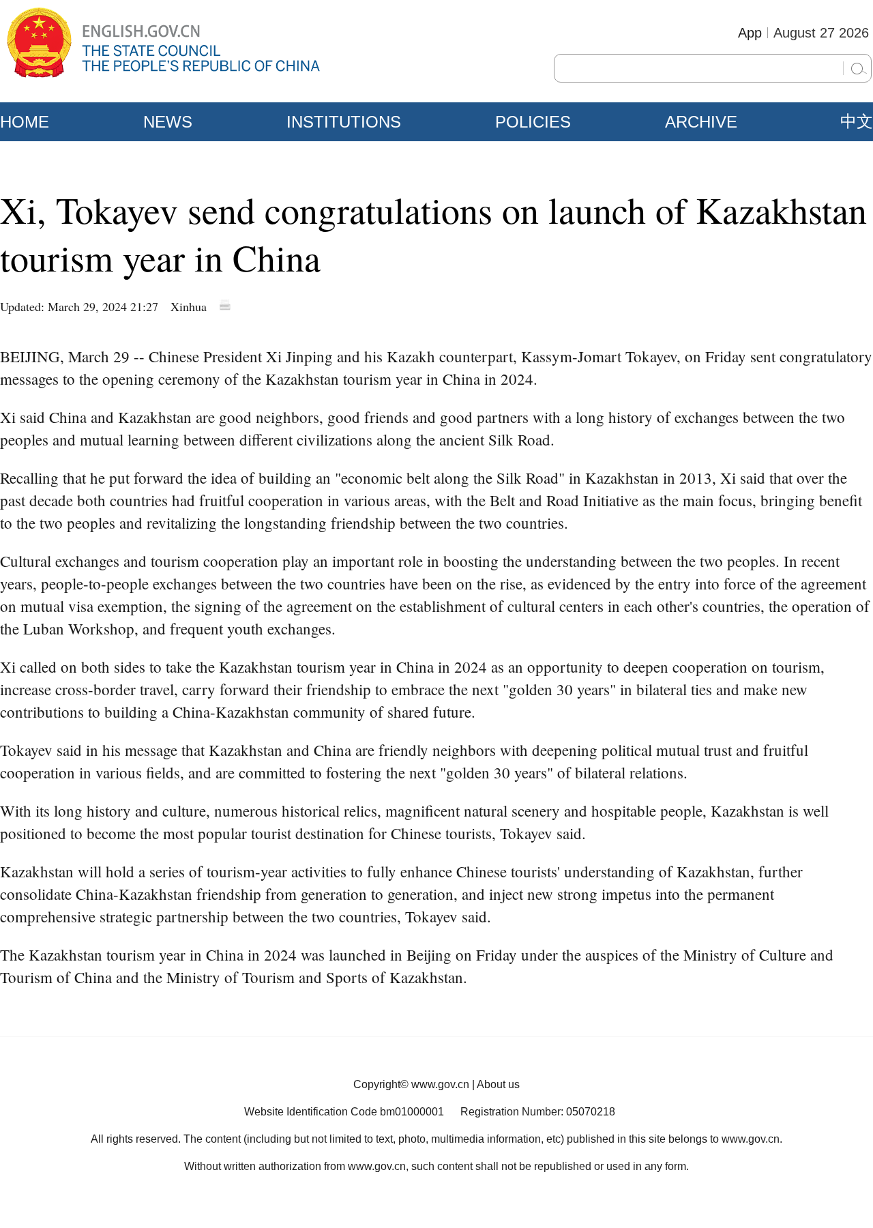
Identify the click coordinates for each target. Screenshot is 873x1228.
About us (498, 1084)
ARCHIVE (701, 122)
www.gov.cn (440, 1084)
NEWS (167, 122)
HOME (24, 122)
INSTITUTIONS (343, 122)
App (750, 32)
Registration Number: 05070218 (537, 1111)
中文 (856, 121)
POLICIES (533, 122)
